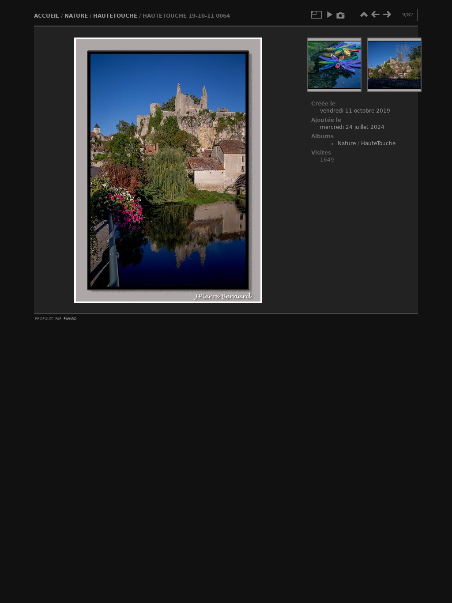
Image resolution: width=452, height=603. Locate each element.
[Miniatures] (363, 14)
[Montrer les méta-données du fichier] (341, 14)
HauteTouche (115, 16)
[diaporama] (329, 14)
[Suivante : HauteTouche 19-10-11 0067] (386, 14)
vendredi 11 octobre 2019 (355, 111)
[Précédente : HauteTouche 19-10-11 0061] (375, 14)
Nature (76, 16)
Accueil (46, 16)
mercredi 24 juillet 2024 (352, 127)
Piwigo (70, 318)
